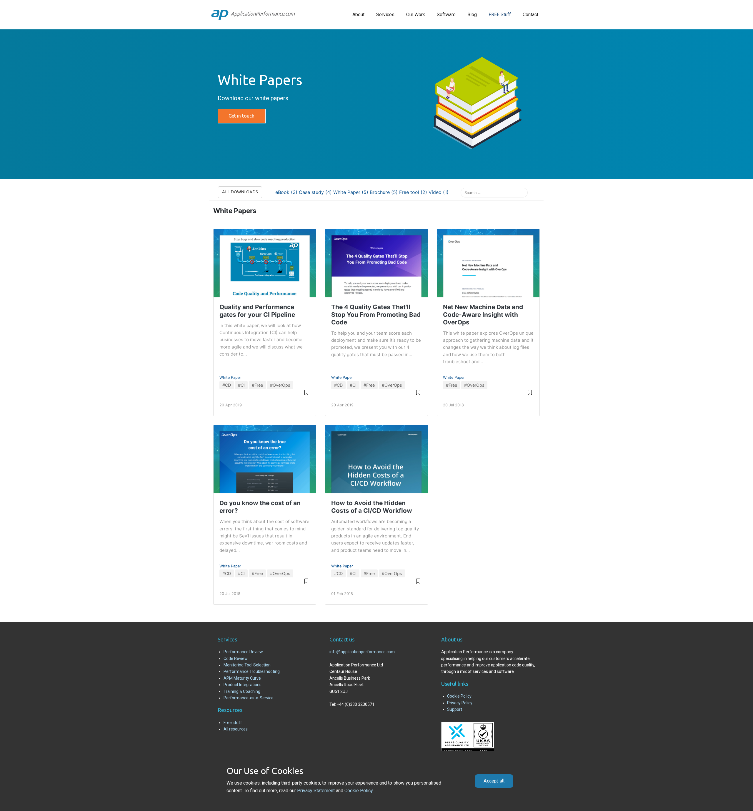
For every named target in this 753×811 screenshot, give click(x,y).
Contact (530, 14)
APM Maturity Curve (242, 678)
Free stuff (233, 722)
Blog (472, 14)
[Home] (253, 14)
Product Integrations (242, 684)
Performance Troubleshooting (252, 671)
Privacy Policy (459, 703)
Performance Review (243, 651)
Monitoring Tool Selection (247, 665)
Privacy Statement (316, 790)
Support (454, 709)
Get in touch (241, 115)
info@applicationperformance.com (362, 651)
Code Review (236, 658)
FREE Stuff (500, 14)
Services (385, 14)
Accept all (494, 780)
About (358, 14)
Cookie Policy (459, 696)
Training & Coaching (242, 691)
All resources (236, 729)
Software (446, 14)
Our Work (415, 14)
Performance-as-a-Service (249, 698)
